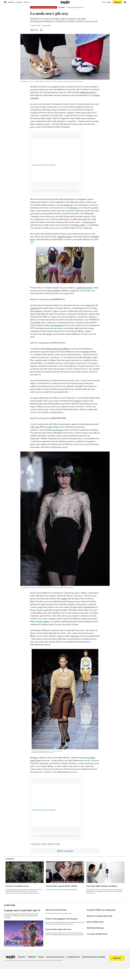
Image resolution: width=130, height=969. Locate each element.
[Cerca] (24, 2)
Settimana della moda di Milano (57, 348)
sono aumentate (56, 325)
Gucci (35, 757)
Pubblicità (32, 957)
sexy (58, 844)
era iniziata (65, 205)
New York (35, 427)
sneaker (49, 334)
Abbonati (117, 2)
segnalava (38, 311)
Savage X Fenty (54, 290)
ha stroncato (58, 430)
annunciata (34, 308)
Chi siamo (21, 957)
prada (44, 844)
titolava (77, 400)
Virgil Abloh (35, 322)
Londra (49, 427)
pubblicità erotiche (87, 92)
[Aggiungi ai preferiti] (41, 30)
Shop (103, 2)
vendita (64, 598)
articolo (86, 351)
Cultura (61, 7)
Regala (109, 2)
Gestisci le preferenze (55, 957)
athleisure (73, 207)
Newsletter (11, 2)
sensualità (51, 844)
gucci (38, 844)
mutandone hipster (64, 236)
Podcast (19, 2)
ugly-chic (75, 636)
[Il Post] (65, 2)
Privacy (41, 957)
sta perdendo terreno (84, 287)
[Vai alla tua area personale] (125, 2)
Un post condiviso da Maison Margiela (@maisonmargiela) (51, 190)
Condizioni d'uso (73, 957)
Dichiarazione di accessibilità (93, 957)
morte (88, 305)
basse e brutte (80, 225)
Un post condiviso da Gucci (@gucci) (46, 836)
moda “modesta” (43, 621)
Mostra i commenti (65, 851)
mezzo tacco (88, 222)
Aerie (73, 290)
